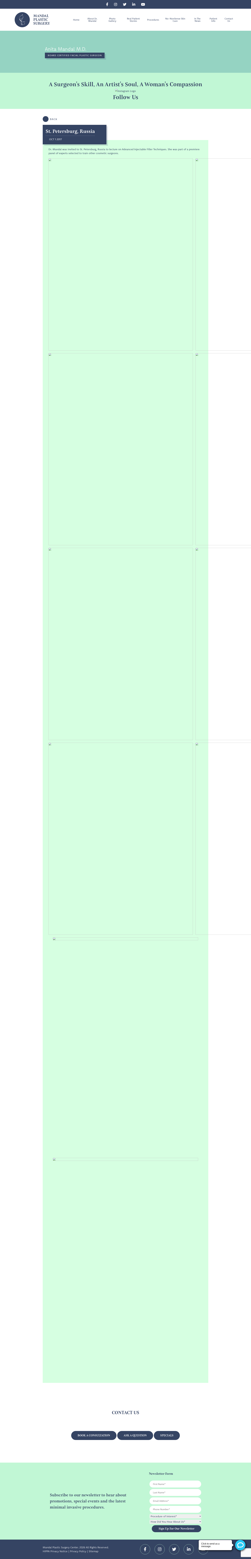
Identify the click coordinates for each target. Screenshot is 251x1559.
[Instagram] (115, 4)
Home (76, 19)
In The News (197, 19)
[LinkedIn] (133, 4)
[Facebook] (107, 4)
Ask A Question (135, 1435)
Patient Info (213, 19)
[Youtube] (143, 4)
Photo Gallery (112, 19)
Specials (166, 1435)
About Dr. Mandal (92, 19)
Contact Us (229, 19)
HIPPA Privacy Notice (55, 1551)
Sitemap (93, 1551)
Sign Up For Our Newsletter (176, 1528)
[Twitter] (124, 4)
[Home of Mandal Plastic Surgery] (22, 19)
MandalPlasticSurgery (41, 19)
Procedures (153, 19)
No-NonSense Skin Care (175, 19)
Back (53, 119)
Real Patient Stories (133, 19)
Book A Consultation (94, 1435)
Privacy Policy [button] (78, 1551)
